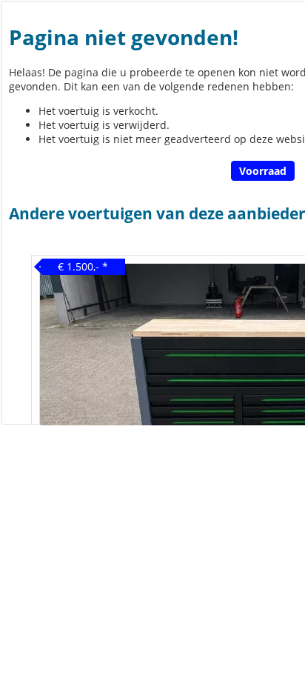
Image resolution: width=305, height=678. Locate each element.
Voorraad (262, 171)
